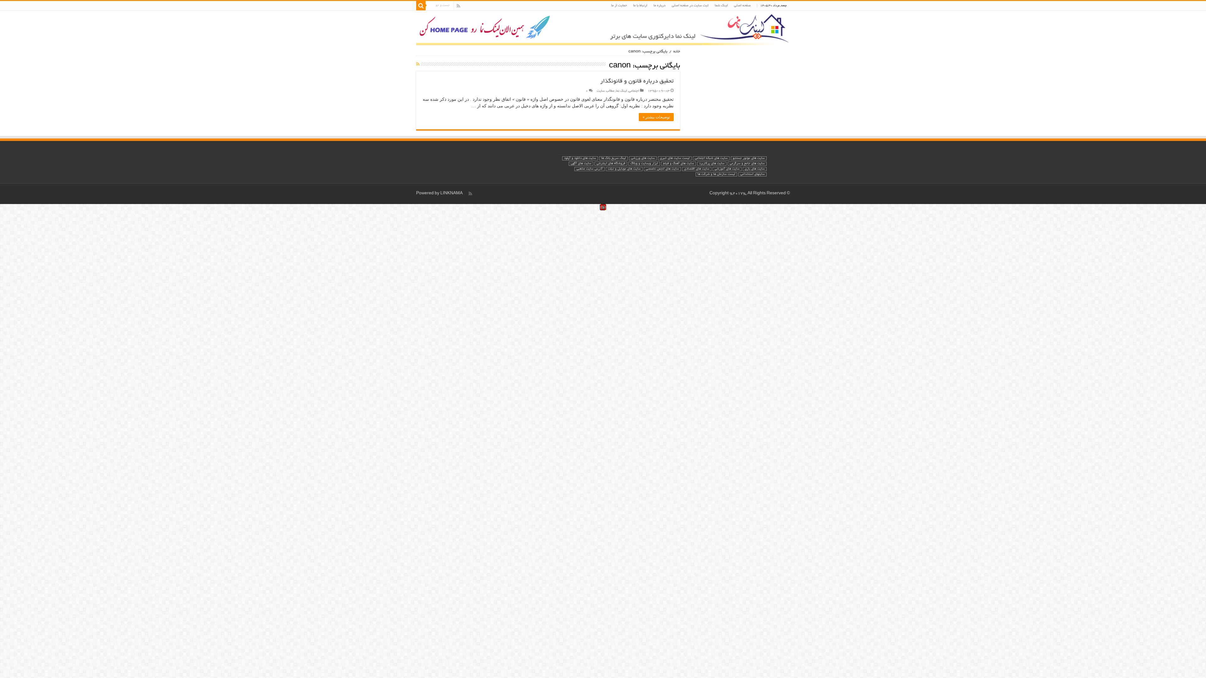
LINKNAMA (451, 193)
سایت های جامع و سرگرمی (747, 163)
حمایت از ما (619, 6)
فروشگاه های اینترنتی (610, 163)
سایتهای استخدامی (752, 174)
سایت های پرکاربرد (712, 163)
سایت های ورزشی (643, 158)
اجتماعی (633, 91)
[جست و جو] (421, 5)
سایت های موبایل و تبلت (624, 169)
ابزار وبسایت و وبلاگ (644, 163)
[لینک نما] (603, 28)
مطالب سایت (605, 91)
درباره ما (659, 6)
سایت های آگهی (581, 163)
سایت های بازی (755, 169)
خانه (676, 52)
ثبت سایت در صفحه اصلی (690, 6)
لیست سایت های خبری (675, 158)
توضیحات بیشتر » (656, 117)
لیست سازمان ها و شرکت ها (716, 174)
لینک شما (721, 6)
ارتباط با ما (640, 6)
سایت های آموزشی (727, 169)
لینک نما (621, 91)
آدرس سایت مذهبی (589, 169)
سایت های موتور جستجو (749, 158)
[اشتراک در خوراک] (418, 64)
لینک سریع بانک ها (613, 158)
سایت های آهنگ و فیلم (678, 163)
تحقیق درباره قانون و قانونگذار (637, 81)
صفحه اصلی (742, 6)
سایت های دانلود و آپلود (580, 158)
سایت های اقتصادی (696, 169)
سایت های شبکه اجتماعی (711, 158)
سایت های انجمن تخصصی (662, 169)
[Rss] (458, 6)
